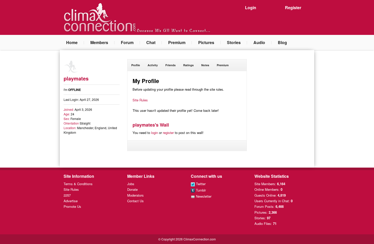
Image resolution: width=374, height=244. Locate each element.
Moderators (135, 195)
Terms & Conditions (78, 183)
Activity (153, 65)
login (154, 132)
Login (250, 7)
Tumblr (200, 190)
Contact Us (135, 200)
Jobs (130, 183)
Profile (135, 65)
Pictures (206, 42)
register (168, 132)
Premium (176, 42)
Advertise (71, 200)
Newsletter (203, 196)
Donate (132, 189)
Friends (170, 65)
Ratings (188, 65)
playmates (76, 78)
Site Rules (140, 100)
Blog (282, 42)
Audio (259, 42)
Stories (234, 42)
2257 (67, 195)
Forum (127, 42)
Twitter (200, 183)
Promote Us (72, 206)
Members (99, 42)
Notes (205, 65)
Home (72, 42)
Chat (150, 42)
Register (293, 7)
